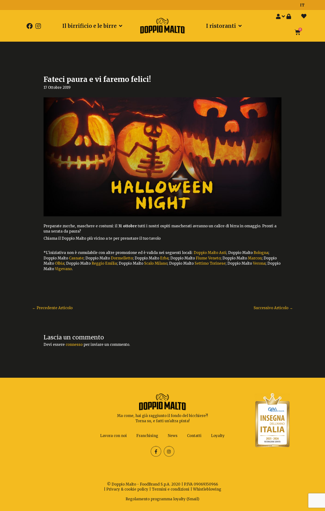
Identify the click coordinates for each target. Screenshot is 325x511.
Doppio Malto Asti (210, 252)
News (172, 435)
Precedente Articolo (52, 308)
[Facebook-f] (156, 451)
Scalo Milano (155, 263)
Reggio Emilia (104, 263)
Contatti (194, 435)
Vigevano (63, 269)
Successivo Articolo (273, 308)
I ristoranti (221, 26)
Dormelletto (122, 258)
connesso (74, 344)
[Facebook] (29, 25)
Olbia (59, 263)
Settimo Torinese (210, 263)
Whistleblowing (207, 489)
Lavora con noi (113, 435)
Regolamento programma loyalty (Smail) (162, 499)
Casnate (76, 258)
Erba (164, 258)
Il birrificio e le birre (89, 26)
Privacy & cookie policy (127, 489)
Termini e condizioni (170, 489)
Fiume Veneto (208, 258)
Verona (259, 263)
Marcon (255, 258)
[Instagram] (38, 25)
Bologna (261, 252)
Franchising (147, 435)
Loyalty (218, 435)
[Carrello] (297, 32)
